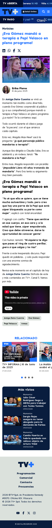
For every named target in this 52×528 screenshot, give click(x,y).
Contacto (26, 482)
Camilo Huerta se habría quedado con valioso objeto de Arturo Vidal (34, 439)
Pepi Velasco (10, 324)
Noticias (8, 28)
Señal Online (31, 12)
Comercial (25, 478)
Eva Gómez (34, 318)
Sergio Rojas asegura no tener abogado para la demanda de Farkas (34, 421)
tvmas (24, 324)
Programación (26, 473)
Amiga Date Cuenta (18, 274)
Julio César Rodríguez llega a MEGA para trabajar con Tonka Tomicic (34, 402)
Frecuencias (26, 487)
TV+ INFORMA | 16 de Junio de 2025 (18, 366)
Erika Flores (19, 88)
